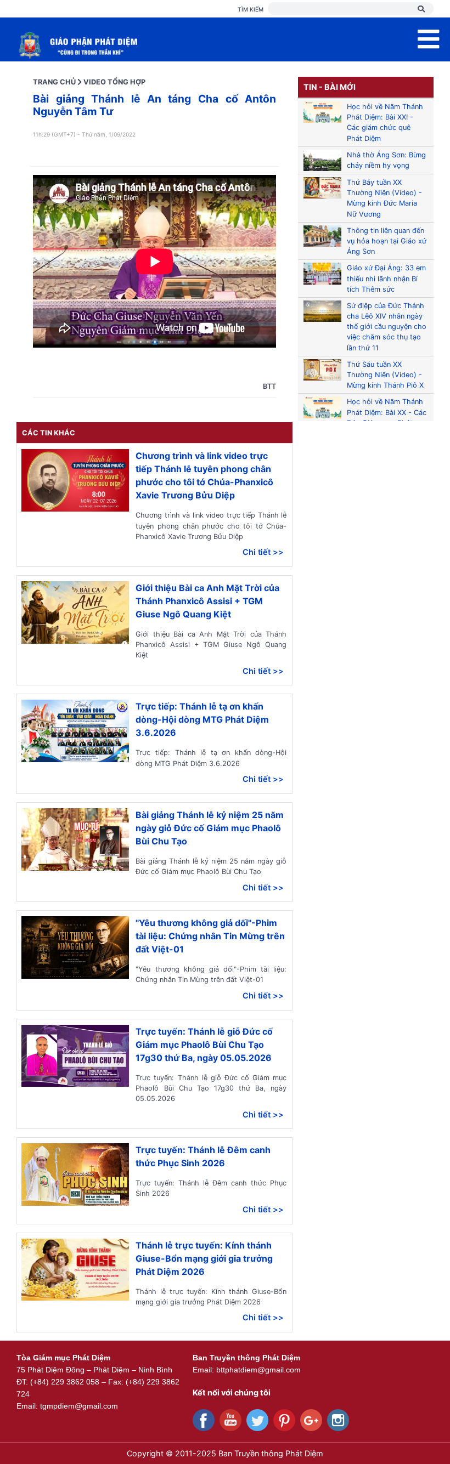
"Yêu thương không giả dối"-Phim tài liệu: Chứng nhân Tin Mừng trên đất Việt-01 (210, 936)
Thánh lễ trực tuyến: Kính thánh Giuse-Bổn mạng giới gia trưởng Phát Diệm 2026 (204, 1258)
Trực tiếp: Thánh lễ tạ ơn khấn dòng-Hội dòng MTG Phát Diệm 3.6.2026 (202, 719)
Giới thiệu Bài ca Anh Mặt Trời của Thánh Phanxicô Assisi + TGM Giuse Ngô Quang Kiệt (207, 601)
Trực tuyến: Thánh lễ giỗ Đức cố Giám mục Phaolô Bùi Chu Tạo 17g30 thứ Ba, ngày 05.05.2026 (204, 1044)
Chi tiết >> (263, 552)
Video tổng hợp (114, 82)
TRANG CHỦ (54, 82)
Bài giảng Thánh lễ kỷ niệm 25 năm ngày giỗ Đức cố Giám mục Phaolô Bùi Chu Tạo (210, 828)
